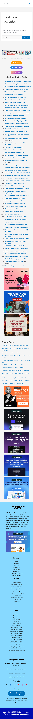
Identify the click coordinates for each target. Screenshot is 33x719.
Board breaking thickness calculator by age (17, 110)
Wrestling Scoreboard (16, 629)
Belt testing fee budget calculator (14, 152)
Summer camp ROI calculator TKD (14, 245)
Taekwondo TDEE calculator (13, 214)
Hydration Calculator (16, 639)
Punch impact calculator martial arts (15, 209)
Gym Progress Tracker (16, 641)
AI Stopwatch (16, 621)
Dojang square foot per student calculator (17, 238)
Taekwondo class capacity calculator (15, 253)
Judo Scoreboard (16, 625)
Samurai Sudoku (16, 595)
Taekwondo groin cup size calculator (15, 97)
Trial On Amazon (26, 58)
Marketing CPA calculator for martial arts (16, 256)
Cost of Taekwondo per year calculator (16, 259)
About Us (16, 565)
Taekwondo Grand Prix (16, 597)
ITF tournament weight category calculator (17, 165)
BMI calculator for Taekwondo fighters (16, 170)
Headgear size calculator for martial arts (16, 89)
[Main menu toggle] (29, 3)
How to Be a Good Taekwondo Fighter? (12, 353)
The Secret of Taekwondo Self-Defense (12, 383)
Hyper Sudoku (16, 590)
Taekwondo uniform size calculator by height (18, 81)
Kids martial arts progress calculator (15, 158)
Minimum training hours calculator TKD (16, 123)
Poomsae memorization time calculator (16, 131)
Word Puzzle (16, 601)
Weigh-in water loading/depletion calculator (17, 167)
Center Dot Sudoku (16, 584)
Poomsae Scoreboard (16, 645)
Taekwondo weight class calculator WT (16, 160)
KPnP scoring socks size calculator (15, 102)
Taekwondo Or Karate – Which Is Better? (13, 367)
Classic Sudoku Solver (16, 588)
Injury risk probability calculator (14, 261)
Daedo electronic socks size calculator (16, 99)
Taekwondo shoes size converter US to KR (17, 105)
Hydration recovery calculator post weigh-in (17, 180)
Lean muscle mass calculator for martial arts (17, 172)
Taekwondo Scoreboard (16, 631)
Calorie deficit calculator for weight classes (17, 186)
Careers (16, 563)
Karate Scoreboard (16, 627)
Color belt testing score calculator (14, 128)
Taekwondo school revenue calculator (16, 224)
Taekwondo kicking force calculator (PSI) (17, 195)
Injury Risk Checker (16, 635)
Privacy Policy (16, 571)
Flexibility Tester (16, 619)
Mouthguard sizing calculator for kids (16, 107)
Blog (16, 561)
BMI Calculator (17, 623)
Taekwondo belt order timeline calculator (16, 155)
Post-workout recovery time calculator (16, 216)
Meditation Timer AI (16, 637)
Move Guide (16, 616)
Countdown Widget (16, 633)
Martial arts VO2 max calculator (14, 222)
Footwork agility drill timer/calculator (15, 206)
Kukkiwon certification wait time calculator (17, 126)
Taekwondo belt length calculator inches (16, 84)
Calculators (16, 569)
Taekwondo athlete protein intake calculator (17, 175)
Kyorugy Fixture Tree (16, 648)
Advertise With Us (16, 575)
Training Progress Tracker (17, 647)
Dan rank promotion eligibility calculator (16, 121)
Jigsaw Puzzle (16, 592)
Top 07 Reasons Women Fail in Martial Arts (13, 365)
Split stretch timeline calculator (14, 211)
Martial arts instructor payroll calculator (16, 248)
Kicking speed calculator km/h (13, 201)
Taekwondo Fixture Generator (16, 650)
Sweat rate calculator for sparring (14, 183)
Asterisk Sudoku (16, 582)
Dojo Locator (16, 618)
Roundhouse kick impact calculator (15, 198)
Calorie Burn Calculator (16, 643)
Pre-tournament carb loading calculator (16, 178)
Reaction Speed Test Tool (17, 594)
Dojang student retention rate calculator (16, 227)
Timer (16, 614)
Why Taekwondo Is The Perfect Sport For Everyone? (16, 380)
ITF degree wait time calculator (14, 147)
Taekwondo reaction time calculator (15, 203)
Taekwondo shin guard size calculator (16, 92)
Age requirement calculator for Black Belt (17, 138)
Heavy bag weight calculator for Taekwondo (17, 113)
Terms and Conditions (16, 573)
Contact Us (16, 567)
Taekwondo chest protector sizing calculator (18, 86)
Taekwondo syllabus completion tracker (16, 150)
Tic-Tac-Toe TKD (16, 599)
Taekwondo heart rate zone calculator (16, 219)
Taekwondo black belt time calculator (15, 118)
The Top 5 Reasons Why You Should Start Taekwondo (16, 377)
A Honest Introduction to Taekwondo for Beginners (15, 370)
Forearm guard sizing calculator (14, 94)
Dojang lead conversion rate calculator (16, 251)
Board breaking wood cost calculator (15, 266)
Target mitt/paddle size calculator (14, 115)
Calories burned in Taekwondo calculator (17, 188)
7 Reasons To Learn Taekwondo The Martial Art (15, 345)
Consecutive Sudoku (16, 586)
